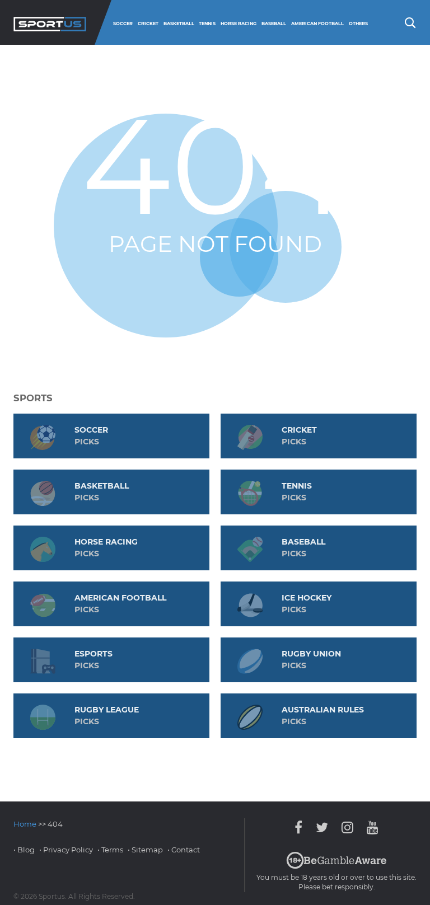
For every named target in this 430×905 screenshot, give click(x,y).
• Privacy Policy (66, 849)
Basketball (178, 23)
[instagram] (347, 827)
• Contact (183, 849)
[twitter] (322, 827)
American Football (317, 23)
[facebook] (301, 827)
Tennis (207, 23)
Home (24, 823)
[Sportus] (50, 22)
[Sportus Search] (409, 21)
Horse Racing (238, 23)
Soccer (123, 23)
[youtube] (369, 827)
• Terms (110, 849)
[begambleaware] (336, 866)
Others (358, 23)
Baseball (273, 23)
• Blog (24, 849)
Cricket (148, 23)
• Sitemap (145, 849)
